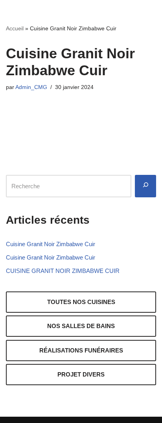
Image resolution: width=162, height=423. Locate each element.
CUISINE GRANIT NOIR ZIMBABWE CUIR (63, 270)
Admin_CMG (31, 87)
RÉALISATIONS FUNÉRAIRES (81, 350)
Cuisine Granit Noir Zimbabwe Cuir (50, 244)
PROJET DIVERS (81, 374)
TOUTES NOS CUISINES (81, 302)
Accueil (15, 28)
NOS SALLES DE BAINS (81, 326)
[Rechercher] (145, 186)
